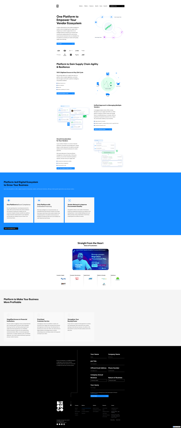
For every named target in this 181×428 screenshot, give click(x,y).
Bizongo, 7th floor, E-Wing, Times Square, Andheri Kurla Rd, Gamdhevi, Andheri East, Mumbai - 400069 (115, 414)
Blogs (103, 409)
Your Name (94, 354)
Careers (76, 409)
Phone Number (113, 368)
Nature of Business (115, 378)
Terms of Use (118, 419)
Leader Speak (105, 413)
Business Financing (96, 408)
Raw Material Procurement (97, 409)
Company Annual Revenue (96, 376)
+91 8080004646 (113, 409)
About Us (76, 408)
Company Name (114, 354)
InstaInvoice (83, 413)
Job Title (93, 361)
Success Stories (105, 408)
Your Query (94, 385)
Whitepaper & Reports (106, 411)
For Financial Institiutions (85, 411)
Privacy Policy (112, 419)
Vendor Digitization (96, 411)
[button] (81, 6)
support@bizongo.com (114, 408)
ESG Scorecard (105, 416)
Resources (76, 413)
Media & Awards (77, 411)
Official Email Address (98, 368)
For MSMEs (83, 409)
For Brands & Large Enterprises (86, 408)
